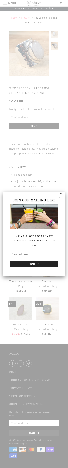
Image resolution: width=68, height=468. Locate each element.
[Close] (61, 194)
